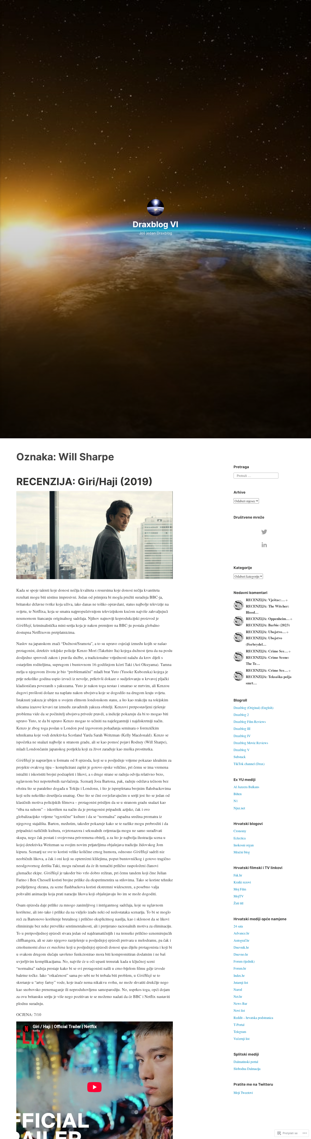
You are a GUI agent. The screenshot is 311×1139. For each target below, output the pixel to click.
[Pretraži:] (256, 475)
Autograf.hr (241, 940)
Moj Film (240, 889)
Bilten (238, 794)
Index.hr (239, 975)
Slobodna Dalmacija (247, 1068)
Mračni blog (242, 852)
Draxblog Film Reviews (250, 721)
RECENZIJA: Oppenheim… (268, 618)
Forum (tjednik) (244, 961)
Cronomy (240, 831)
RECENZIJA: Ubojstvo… (266, 631)
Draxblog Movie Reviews (251, 742)
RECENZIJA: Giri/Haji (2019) (84, 481)
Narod (238, 989)
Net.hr (238, 996)
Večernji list (241, 1038)
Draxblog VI (155, 224)
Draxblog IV (242, 735)
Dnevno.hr (241, 954)
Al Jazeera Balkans (246, 787)
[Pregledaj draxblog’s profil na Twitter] (264, 532)
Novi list (239, 1010)
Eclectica (240, 838)
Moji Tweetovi (243, 1092)
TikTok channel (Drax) (249, 763)
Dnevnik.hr (241, 947)
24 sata (238, 926)
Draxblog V (242, 749)
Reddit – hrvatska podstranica (253, 1017)
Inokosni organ (244, 845)
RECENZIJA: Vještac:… (265, 599)
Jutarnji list (241, 982)
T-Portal (239, 1024)
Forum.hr (240, 968)
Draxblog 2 (241, 714)
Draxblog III (242, 728)
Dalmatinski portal (246, 1061)
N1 (236, 801)
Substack (240, 756)
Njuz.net (239, 808)
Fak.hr (238, 875)
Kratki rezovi (242, 882)
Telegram (240, 1031)
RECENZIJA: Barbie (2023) (268, 625)
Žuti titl (238, 903)
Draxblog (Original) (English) (253, 707)
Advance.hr (241, 933)
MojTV (239, 896)
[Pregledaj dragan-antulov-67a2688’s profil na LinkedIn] (264, 544)
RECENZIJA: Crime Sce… (267, 651)
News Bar (240, 1003)
